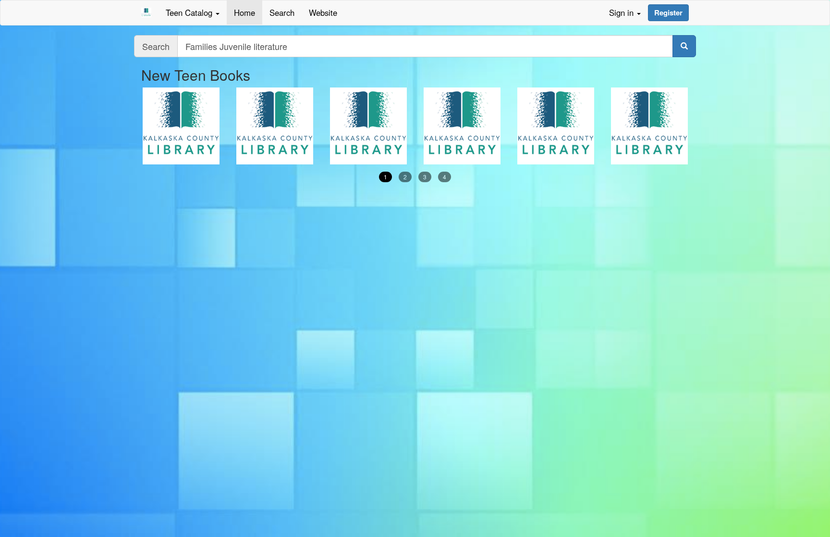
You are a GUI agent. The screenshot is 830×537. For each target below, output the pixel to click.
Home (244, 12)
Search (281, 12)
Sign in (622, 12)
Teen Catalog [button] (190, 12)
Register (668, 12)
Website (323, 12)
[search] (684, 46)
